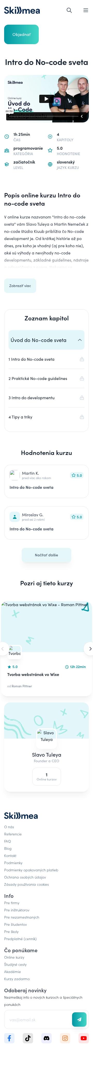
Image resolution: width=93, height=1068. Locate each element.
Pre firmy (11, 902)
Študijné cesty (15, 964)
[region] (46, 648)
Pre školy (11, 931)
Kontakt (10, 855)
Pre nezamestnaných (21, 917)
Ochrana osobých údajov (25, 877)
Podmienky (13, 862)
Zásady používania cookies (26, 884)
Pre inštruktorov (16, 909)
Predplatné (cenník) (20, 938)
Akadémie (12, 971)
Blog (8, 848)
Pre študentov (15, 924)
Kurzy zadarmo (17, 978)
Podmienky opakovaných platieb (31, 869)
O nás (9, 826)
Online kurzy (14, 957)
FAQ (7, 841)
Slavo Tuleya (46, 754)
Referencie (13, 833)
